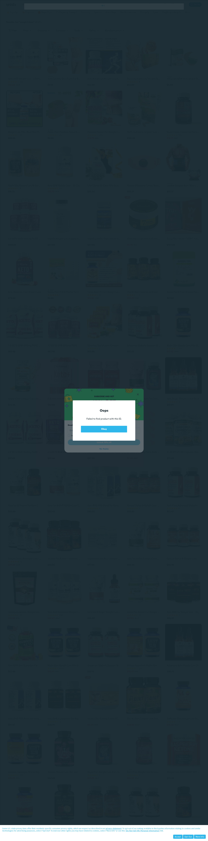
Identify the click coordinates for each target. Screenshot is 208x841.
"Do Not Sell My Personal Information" (142, 830)
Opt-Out (188, 836)
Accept (178, 836)
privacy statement (114, 828)
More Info (200, 836)
